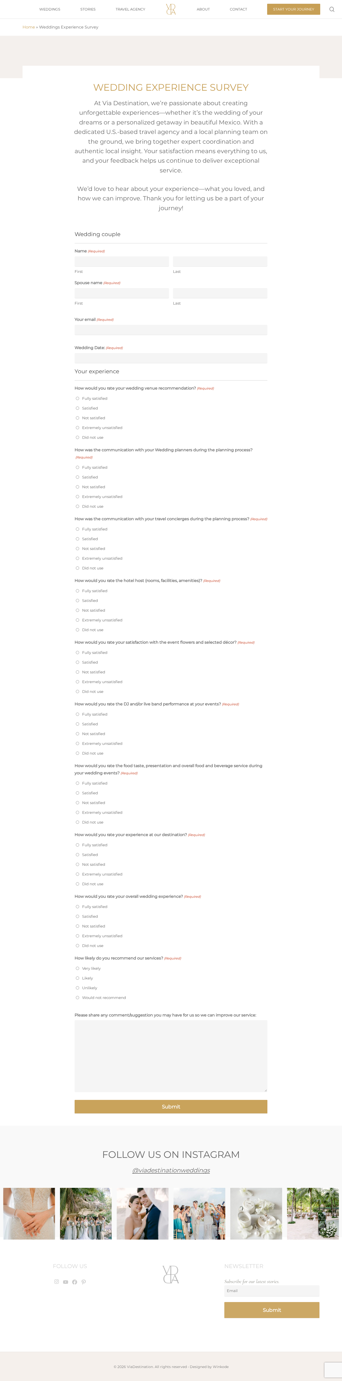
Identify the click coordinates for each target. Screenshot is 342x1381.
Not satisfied (93, 418)
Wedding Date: (99, 347)
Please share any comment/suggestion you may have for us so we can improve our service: (165, 1015)
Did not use (92, 437)
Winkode (221, 1367)
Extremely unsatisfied (102, 427)
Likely (87, 978)
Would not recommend (104, 997)
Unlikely (89, 987)
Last (177, 271)
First (79, 271)
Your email (94, 319)
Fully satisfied (94, 398)
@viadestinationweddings (171, 1170)
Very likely (91, 968)
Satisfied (90, 408)
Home (29, 27)
